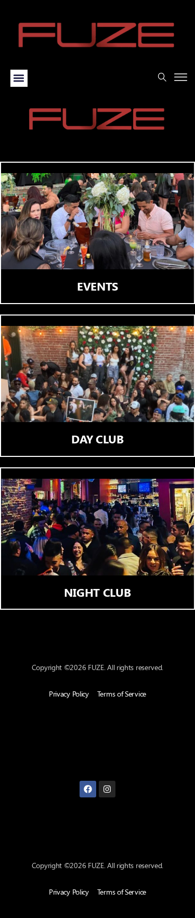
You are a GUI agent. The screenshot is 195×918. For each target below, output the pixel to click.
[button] (19, 78)
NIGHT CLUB (97, 592)
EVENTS (97, 286)
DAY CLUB (97, 439)
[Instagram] (107, 789)
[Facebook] (88, 789)
